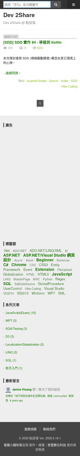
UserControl (12, 288)
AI (23, 80)
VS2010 (8, 293)
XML (61, 293)
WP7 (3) (11, 320)
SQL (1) (11, 360)
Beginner (45, 260)
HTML (30, 274)
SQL (7, 283)
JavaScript (62, 274)
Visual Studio (54, 288)
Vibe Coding (69, 86)
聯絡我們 (49, 429)
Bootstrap (63, 260)
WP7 (51, 293)
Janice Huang (22, 389)
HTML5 (43, 274)
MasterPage (22, 279)
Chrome (18, 264)
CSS (33, 265)
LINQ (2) (11, 352)
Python (47, 279)
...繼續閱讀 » (12, 73)
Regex (60, 278)
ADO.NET (19, 250)
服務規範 (30, 429)
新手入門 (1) (14, 368)
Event (27, 269)
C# (5, 264)
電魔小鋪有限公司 (16, 445)
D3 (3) (10, 336)
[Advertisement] (34, 155)
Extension (44, 269)
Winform (38, 293)
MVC (36, 279)
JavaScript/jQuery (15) (21, 312)
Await (29, 260)
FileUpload (64, 269)
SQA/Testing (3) (16, 328)
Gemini (53, 80)
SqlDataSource (25, 284)
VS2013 (23, 293)
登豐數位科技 (57, 445)
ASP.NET (11, 255)
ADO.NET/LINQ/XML (46, 250)
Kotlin (64, 80)
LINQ (6, 279)
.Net (6, 250)
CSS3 (43, 264)
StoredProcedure (51, 283)
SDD (40, 48)
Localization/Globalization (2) (25, 344)
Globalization (13, 274)
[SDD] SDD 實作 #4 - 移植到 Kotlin (32, 42)
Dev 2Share (19, 15)
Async (18, 260)
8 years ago (16, 400)
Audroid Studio (36, 80)
